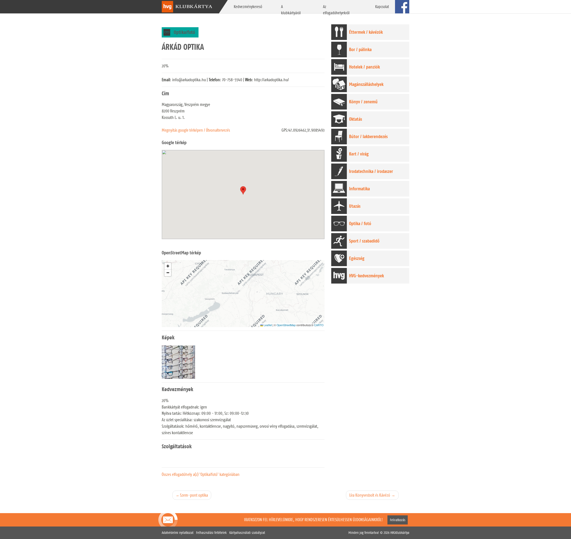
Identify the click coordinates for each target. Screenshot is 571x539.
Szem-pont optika (194, 495)
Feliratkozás (397, 520)
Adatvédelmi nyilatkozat (177, 533)
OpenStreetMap (286, 325)
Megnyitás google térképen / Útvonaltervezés (196, 130)
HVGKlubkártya (399, 533)
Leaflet (267, 325)
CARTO (318, 325)
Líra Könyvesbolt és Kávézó (369, 495)
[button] (167, 266)
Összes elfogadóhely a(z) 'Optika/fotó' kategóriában (201, 474)
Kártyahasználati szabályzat (247, 533)
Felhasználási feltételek (211, 533)
